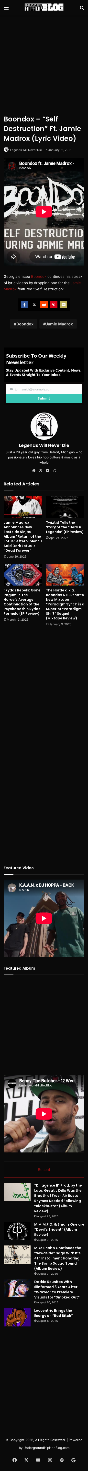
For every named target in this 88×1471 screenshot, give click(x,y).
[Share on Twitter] (34, 304)
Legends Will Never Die (26, 150)
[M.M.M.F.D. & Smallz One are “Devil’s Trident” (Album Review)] (17, 1231)
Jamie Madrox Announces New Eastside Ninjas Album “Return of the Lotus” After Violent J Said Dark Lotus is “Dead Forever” (23, 536)
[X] (41, 470)
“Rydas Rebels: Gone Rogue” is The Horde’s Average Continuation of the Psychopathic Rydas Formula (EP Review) (22, 602)
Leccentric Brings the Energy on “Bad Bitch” (53, 1313)
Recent (44, 1169)
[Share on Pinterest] (53, 304)
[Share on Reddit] (44, 304)
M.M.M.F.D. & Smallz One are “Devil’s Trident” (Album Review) (59, 1229)
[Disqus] (44, 695)
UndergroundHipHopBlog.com (46, 1448)
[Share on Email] (63, 304)
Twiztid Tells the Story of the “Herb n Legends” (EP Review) (65, 527)
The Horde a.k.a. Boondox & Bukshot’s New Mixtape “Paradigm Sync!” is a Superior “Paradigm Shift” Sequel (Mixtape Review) (65, 604)
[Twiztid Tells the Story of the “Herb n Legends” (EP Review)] (65, 507)
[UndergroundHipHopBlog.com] (44, 7)
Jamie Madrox (59, 323)
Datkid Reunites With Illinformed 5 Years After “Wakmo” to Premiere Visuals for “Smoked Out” (57, 1289)
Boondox (38, 276)
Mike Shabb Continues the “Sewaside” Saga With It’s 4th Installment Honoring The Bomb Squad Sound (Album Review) (57, 1258)
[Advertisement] (44, 64)
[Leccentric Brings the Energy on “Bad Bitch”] (17, 1317)
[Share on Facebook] (24, 304)
